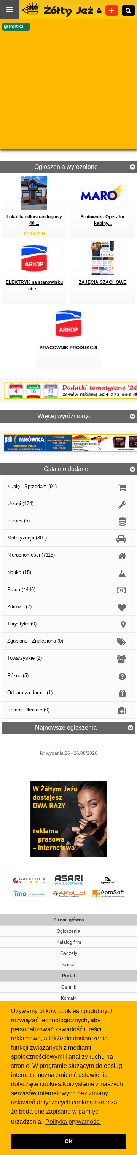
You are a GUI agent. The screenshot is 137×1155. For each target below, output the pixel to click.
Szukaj (69, 964)
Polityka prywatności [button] (73, 1121)
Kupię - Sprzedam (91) (32, 486)
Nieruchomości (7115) (31, 555)
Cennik (68, 987)
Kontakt (68, 998)
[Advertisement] (68, 90)
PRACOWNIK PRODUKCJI (68, 347)
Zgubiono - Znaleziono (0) (35, 641)
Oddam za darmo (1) (30, 692)
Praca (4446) (21, 589)
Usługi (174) (20, 503)
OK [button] (69, 1141)
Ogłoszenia (68, 931)
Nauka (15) (19, 572)
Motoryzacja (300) (27, 538)
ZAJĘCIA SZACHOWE (102, 282)
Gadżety (68, 953)
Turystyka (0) (22, 624)
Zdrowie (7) (19, 606)
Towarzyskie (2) (24, 658)
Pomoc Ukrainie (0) (28, 710)
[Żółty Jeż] (61, 9)
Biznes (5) (18, 520)
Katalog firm (68, 942)
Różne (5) (18, 675)
